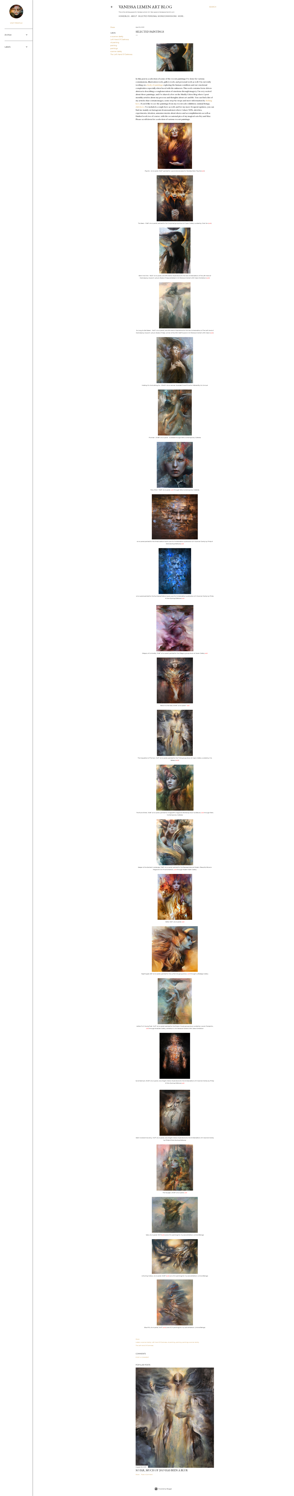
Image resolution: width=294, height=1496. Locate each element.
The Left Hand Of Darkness (121, 54)
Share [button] (112, 27)
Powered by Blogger (165, 1489)
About (134, 16)
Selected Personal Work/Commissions (157, 16)
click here (140, 107)
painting (113, 45)
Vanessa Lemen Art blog (145, 7)
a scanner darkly (116, 36)
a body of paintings (154, 85)
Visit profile (16, 23)
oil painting (114, 42)
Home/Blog (124, 16)
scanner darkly (116, 51)
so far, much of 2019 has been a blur (162, 1470)
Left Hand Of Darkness (119, 39)
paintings (114, 48)
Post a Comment (142, 1357)
